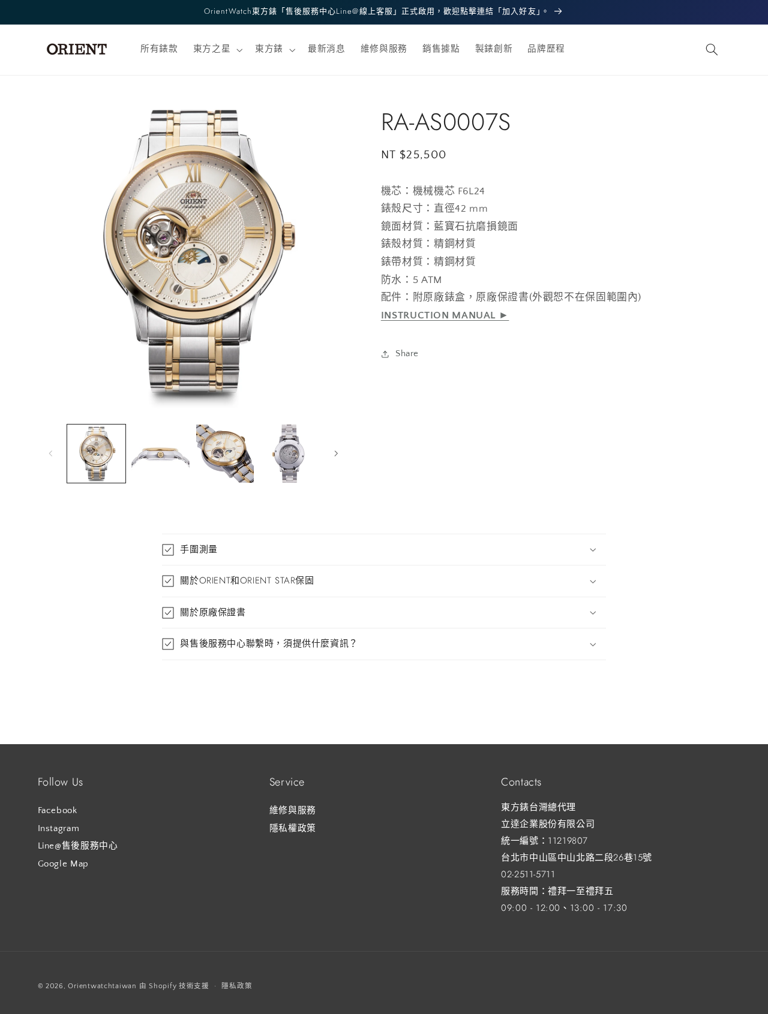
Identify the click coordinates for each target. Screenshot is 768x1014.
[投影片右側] (336, 453)
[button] (216, 50)
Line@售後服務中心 (78, 846)
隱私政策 (236, 986)
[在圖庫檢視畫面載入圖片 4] (289, 454)
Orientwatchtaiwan (102, 986)
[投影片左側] (51, 453)
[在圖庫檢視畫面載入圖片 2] (160, 454)
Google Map (63, 864)
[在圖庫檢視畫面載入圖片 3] (225, 454)
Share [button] (407, 354)
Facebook (57, 811)
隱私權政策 (292, 829)
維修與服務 (292, 811)
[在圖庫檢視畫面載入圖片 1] (96, 454)
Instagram (59, 829)
